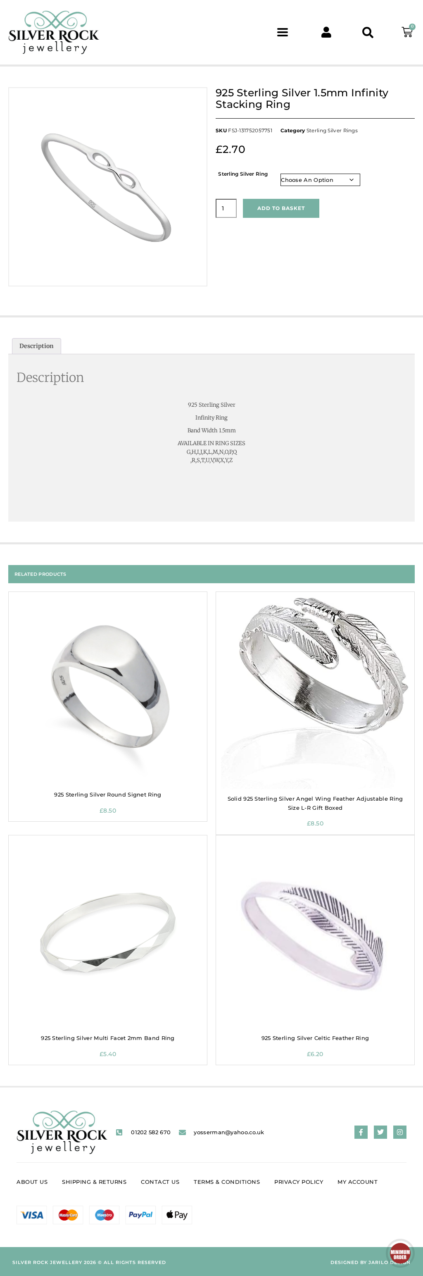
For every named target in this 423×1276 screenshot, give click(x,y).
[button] (282, 32)
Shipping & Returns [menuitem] (94, 1181)
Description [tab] (36, 346)
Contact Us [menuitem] (160, 1181)
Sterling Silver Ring (243, 174)
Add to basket (281, 208)
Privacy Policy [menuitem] (298, 1181)
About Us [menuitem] (32, 1181)
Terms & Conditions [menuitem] (227, 1181)
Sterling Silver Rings (332, 130)
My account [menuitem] (357, 1181)
